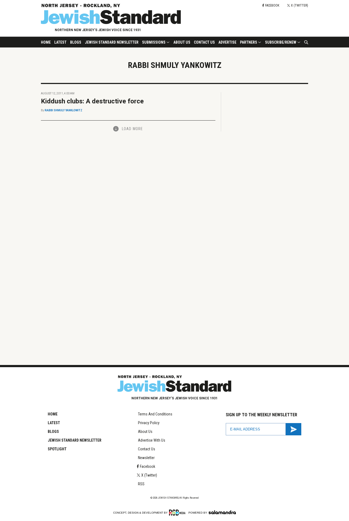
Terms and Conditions (155, 414)
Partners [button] (248, 42)
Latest (60, 42)
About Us (181, 42)
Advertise (227, 42)
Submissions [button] (154, 42)
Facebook (147, 466)
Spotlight (57, 449)
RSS (141, 484)
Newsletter (146, 458)
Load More (132, 129)
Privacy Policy (149, 423)
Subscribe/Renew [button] (280, 42)
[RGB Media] (178, 513)
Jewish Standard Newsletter (112, 42)
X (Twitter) (149, 475)
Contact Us (204, 42)
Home (46, 42)
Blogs (75, 42)
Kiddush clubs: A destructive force (92, 101)
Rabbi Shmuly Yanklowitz (63, 110)
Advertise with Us (151, 440)
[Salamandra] (222, 512)
